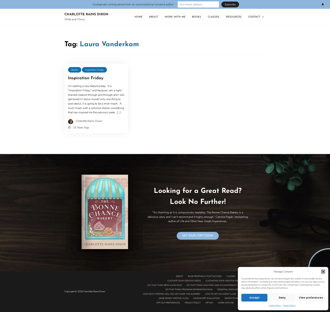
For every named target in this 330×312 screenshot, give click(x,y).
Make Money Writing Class (174, 298)
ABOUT (153, 16)
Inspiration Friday (94, 70)
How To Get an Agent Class (220, 294)
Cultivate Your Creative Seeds (184, 280)
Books (74, 70)
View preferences (311, 297)
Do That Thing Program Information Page (189, 289)
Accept (254, 297)
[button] (323, 271)
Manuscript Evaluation (206, 298)
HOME (138, 16)
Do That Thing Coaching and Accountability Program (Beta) (221, 285)
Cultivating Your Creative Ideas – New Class (230, 280)
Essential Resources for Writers (236, 289)
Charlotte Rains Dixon (86, 14)
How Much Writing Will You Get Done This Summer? (171, 294)
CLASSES (213, 16)
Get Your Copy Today (197, 235)
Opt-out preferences (168, 302)
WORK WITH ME (175, 16)
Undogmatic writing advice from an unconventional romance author (133, 4)
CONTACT (254, 16)
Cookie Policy (275, 305)
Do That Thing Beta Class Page (165, 285)
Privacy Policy (289, 305)
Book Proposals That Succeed (205, 276)
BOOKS (196, 16)
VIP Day (209, 302)
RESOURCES (234, 16)
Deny (282, 297)
